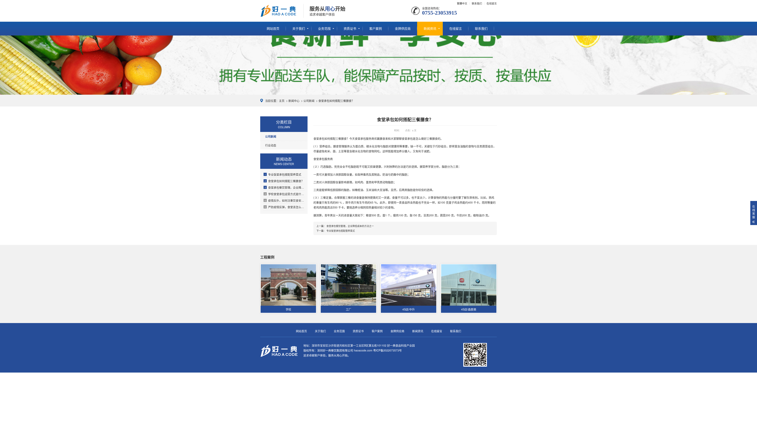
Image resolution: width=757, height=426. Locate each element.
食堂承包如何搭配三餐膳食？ (284, 181)
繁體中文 (462, 3)
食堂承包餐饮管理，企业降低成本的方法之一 (285, 187)
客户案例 (375, 28)
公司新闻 (308, 101)
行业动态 (270, 145)
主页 (281, 101)
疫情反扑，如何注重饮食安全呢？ (285, 200)
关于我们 (298, 28)
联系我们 (477, 3)
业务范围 (324, 28)
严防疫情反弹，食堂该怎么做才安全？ (285, 207)
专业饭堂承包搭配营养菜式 (283, 174)
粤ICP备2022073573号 (387, 350)
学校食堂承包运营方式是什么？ (285, 194)
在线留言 (492, 3)
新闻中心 (293, 101)
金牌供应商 (403, 28)
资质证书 (350, 28)
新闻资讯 (430, 28)
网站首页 (273, 28)
